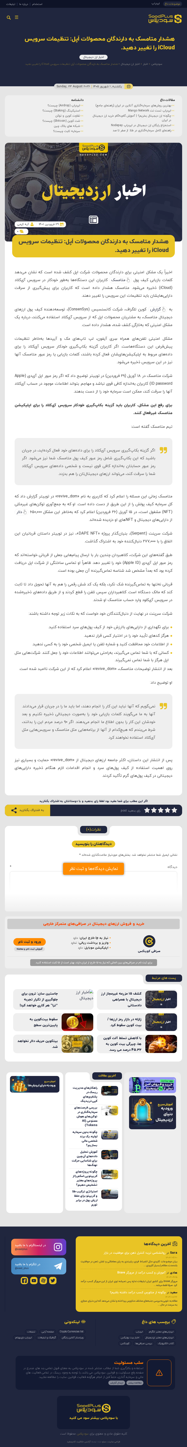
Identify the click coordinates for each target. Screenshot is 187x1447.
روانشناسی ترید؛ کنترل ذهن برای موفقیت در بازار (135, 1253)
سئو (104, 1441)
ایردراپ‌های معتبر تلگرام (161, 1332)
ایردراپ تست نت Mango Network (94, 111)
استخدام (37, 4)
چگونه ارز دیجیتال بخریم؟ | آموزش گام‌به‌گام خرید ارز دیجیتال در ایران (76, 118)
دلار (19, 512)
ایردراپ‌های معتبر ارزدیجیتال (159, 1337)
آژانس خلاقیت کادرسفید (79, 1441)
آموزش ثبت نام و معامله (29, 949)
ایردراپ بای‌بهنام (23, 1337)
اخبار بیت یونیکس (130, 1337)
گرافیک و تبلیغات (47, 1337)
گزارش (155, 309)
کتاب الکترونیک (166, 1343)
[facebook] (24, 1280)
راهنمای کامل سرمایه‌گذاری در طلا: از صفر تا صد (86, 130)
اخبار (145, 64)
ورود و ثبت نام (29, 942)
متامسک (118, 280)
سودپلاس (156, 64)
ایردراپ (156, 3)
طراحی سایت (113, 1441)
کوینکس (125, 1343)
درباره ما (23, 4)
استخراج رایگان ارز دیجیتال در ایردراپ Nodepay (86, 125)
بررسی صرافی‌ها (143, 1343)
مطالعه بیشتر (134, 1383)
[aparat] (43, 1280)
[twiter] (52, 1280)
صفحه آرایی (47, 1332)
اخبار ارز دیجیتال (93, 57)
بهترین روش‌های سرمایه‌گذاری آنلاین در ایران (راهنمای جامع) (78, 106)
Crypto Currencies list (71, 1332)
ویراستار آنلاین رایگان (72, 1337)
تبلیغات (10, 4)
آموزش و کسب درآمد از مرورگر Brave (141, 1272)
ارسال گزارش (116, 1383)
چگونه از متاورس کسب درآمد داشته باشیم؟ (138, 1292)
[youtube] (33, 1280)
